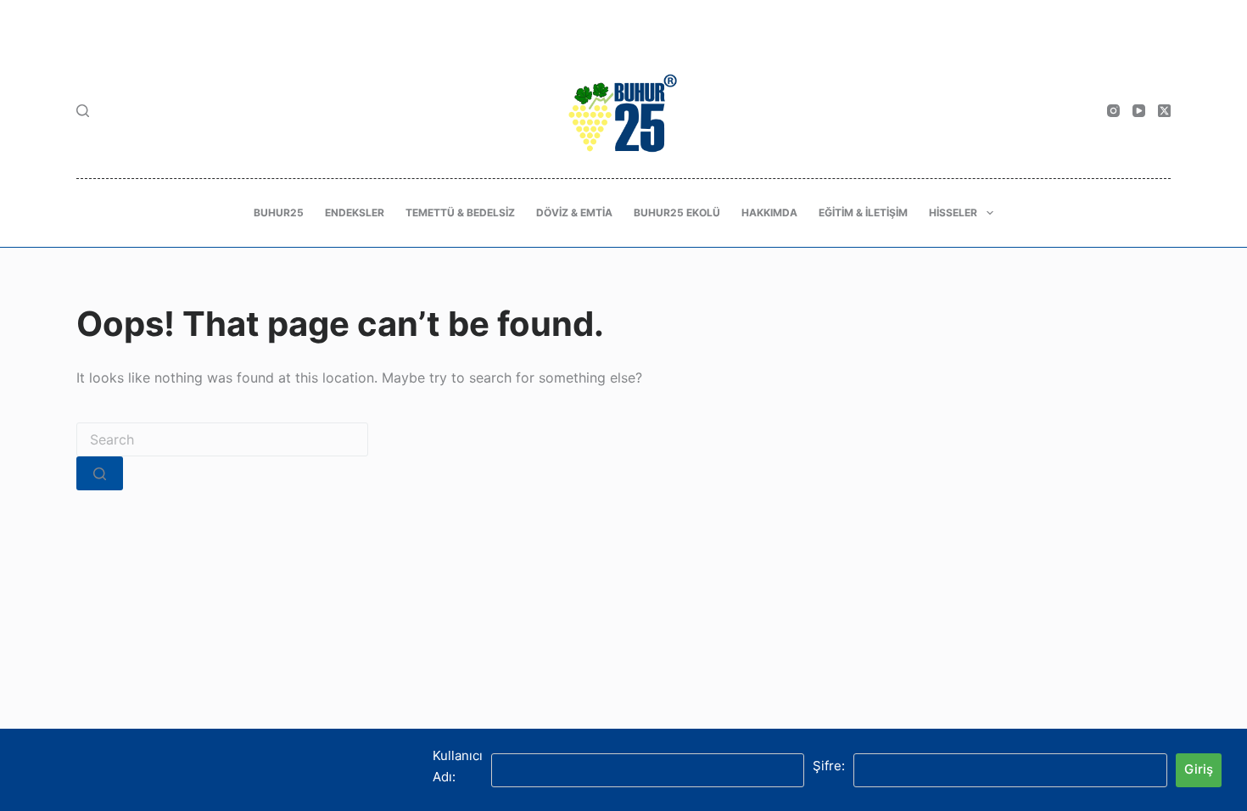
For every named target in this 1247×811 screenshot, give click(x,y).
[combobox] (222, 439)
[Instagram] (1113, 110)
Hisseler (953, 212)
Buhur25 (279, 212)
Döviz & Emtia (574, 212)
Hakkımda (769, 212)
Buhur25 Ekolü (677, 212)
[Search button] (99, 473)
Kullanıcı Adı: (458, 766)
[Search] (82, 110)
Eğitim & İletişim (863, 212)
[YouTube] (1138, 110)
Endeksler (354, 212)
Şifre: (829, 766)
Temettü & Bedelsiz (460, 212)
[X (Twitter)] (1164, 110)
